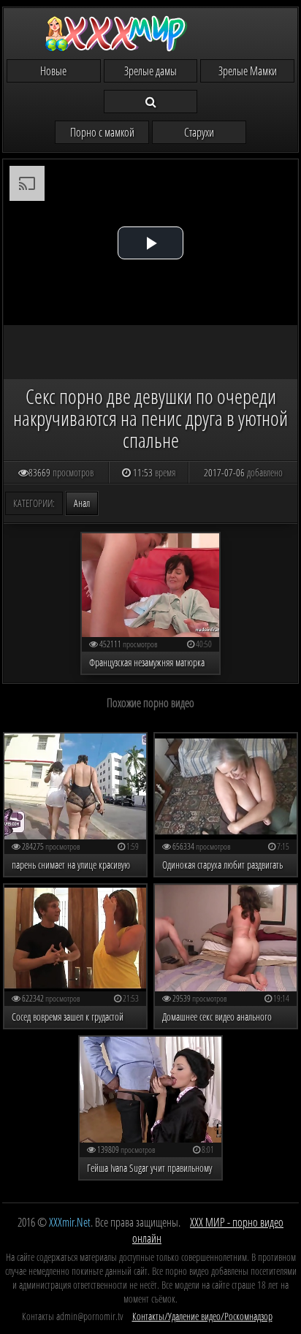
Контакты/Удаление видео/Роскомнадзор (202, 1316)
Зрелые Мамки (247, 71)
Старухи (199, 132)
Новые (53, 71)
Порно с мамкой (102, 132)
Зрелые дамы (150, 71)
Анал (82, 503)
